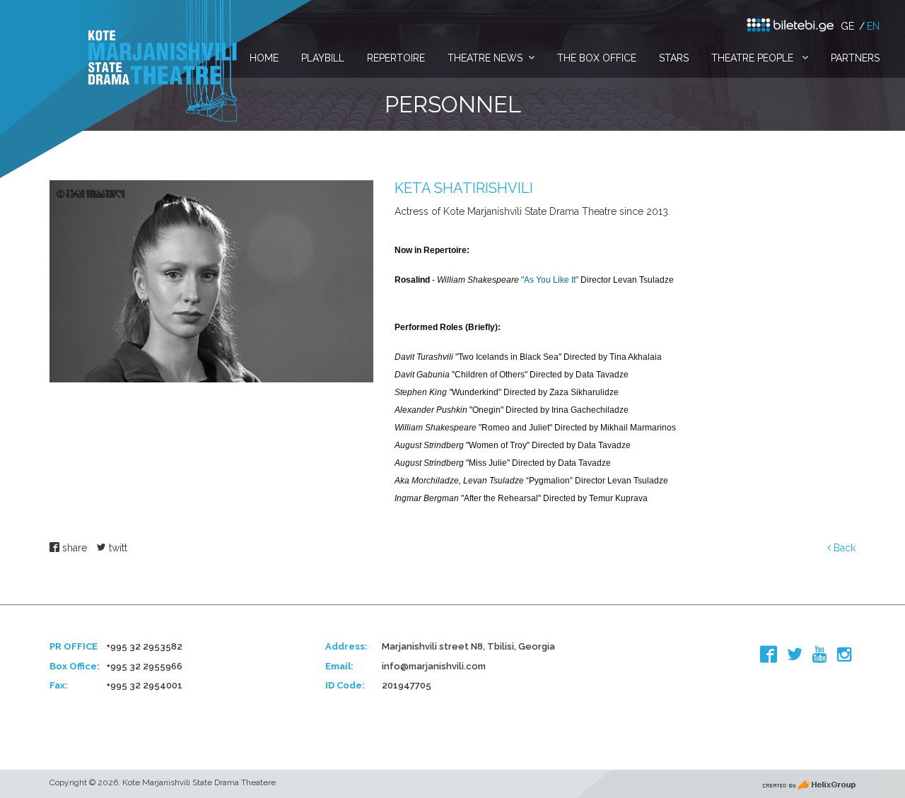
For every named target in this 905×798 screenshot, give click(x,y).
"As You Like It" (549, 280)
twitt (116, 547)
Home (264, 58)
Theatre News (485, 58)
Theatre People (753, 58)
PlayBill (322, 58)
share (73, 547)
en (873, 26)
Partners (855, 58)
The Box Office (596, 58)
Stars (674, 58)
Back (843, 547)
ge (847, 26)
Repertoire (396, 58)
